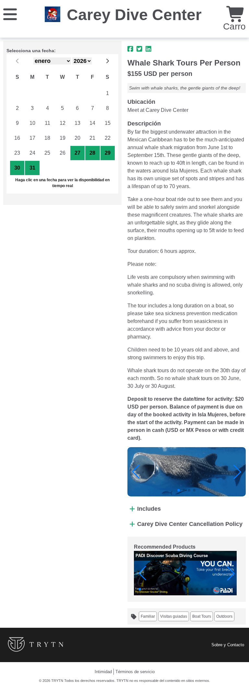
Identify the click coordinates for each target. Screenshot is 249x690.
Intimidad (103, 671)
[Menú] (10, 14)
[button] (136, 472)
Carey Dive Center (134, 14)
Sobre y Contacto (227, 644)
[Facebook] (130, 49)
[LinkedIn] (148, 49)
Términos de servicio (135, 671)
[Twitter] (139, 49)
